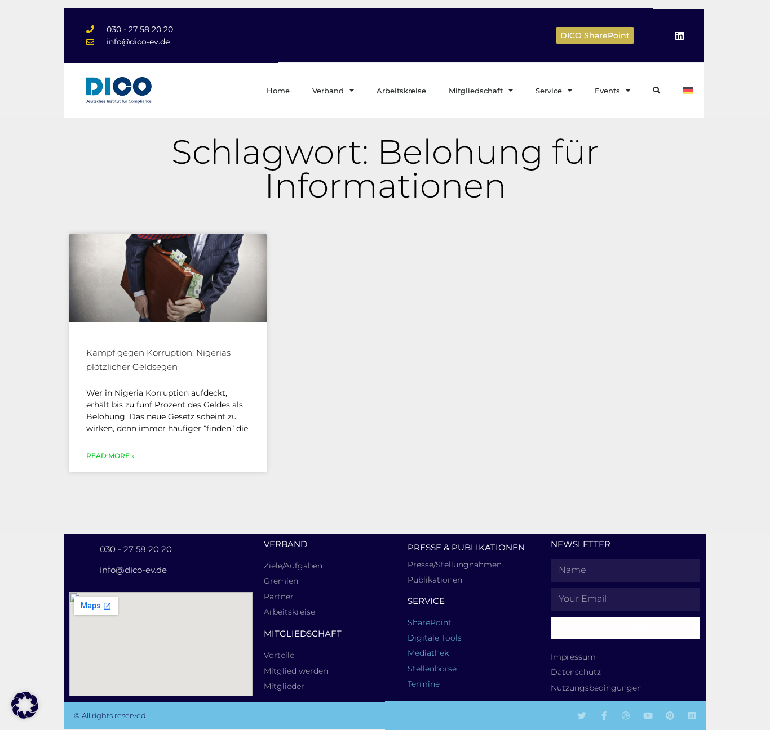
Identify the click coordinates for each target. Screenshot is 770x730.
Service (549, 90)
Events (607, 90)
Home (278, 90)
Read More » (110, 455)
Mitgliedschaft (476, 90)
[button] (25, 705)
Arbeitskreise (401, 90)
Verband (328, 90)
